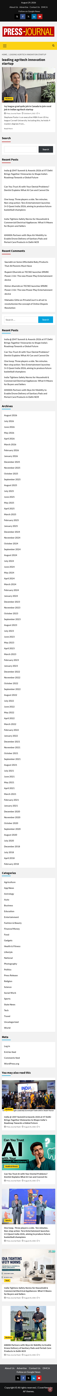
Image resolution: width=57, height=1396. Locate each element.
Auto (6, 899)
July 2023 (9, 631)
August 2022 (10, 695)
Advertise (23, 7)
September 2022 (12, 689)
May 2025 (9, 502)
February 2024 (11, 590)
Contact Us (35, 7)
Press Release (11, 975)
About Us (14, 7)
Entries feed (10, 1052)
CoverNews (44, 1387)
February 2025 (11, 520)
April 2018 (9, 858)
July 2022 (9, 700)
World (7, 1027)
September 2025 (12, 479)
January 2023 (11, 665)
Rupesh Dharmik (13, 272)
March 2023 (10, 654)
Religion (8, 981)
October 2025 (11, 473)
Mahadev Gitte (12, 300)
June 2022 (9, 706)
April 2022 (9, 718)
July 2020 (9, 840)
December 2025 (12, 462)
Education (9, 911)
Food (6, 934)
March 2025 (10, 514)
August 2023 (10, 625)
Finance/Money (12, 928)
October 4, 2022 (30, 113)
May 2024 (9, 572)
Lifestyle (8, 952)
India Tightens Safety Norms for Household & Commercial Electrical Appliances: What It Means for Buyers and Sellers (28, 222)
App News (9, 888)
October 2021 (11, 753)
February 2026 (11, 450)
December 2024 (12, 531)
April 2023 (9, 648)
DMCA (44, 7)
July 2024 (9, 561)
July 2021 (9, 770)
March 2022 (10, 724)
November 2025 (12, 467)
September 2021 (12, 759)
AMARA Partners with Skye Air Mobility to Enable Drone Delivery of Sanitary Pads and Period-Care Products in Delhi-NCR (25, 238)
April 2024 (9, 578)
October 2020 (11, 823)
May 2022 (9, 712)
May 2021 (9, 782)
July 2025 (9, 491)
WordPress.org (11, 1063)
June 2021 (9, 776)
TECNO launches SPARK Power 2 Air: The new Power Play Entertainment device (28, 276)
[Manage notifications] (50, 1389)
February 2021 (11, 800)
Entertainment (11, 917)
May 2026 (9, 432)
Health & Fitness (12, 946)
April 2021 (9, 788)
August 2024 (10, 555)
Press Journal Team (13, 113)
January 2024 (11, 596)
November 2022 (12, 677)
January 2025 (11, 526)
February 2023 (11, 660)
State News (9, 1004)
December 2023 (12, 601)
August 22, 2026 (30, 1355)
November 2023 (12, 607)
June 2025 (9, 497)
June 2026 (9, 427)
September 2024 (12, 549)
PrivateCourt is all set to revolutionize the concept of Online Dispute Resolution (26, 304)
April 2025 (9, 508)
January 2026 (11, 456)
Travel (7, 1016)
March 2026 (10, 444)
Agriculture (9, 882)
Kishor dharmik (12, 286)
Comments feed (12, 1057)
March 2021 (10, 794)
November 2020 (12, 817)
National (8, 958)
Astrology (9, 893)
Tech (6, 1010)
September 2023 (12, 619)
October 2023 (11, 613)
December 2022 (12, 671)
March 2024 (10, 584)
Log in (7, 1046)
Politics (7, 969)
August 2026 (10, 415)
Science (8, 987)
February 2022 (11, 730)
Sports (7, 998)
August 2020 (10, 834)
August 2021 (10, 765)
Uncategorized (11, 1022)
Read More (8, 128)
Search (6, 138)
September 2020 (12, 829)
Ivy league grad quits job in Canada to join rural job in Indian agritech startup (27, 108)
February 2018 (11, 864)
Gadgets (8, 940)
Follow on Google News (29, 11)
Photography (10, 963)
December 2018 (12, 846)
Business (8, 98)
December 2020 (12, 811)
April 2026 (9, 438)
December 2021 (12, 741)
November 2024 (12, 537)
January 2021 (11, 805)
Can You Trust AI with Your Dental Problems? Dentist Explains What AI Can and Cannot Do (26, 188)
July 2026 (9, 421)
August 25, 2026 (30, 1127)
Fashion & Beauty (13, 923)
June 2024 (9, 566)
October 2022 (11, 683)
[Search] (53, 45)
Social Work (10, 993)
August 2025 (10, 485)
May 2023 (9, 642)
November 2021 (12, 747)
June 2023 (9, 636)
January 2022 (11, 735)
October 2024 (11, 543)
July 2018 (9, 852)
